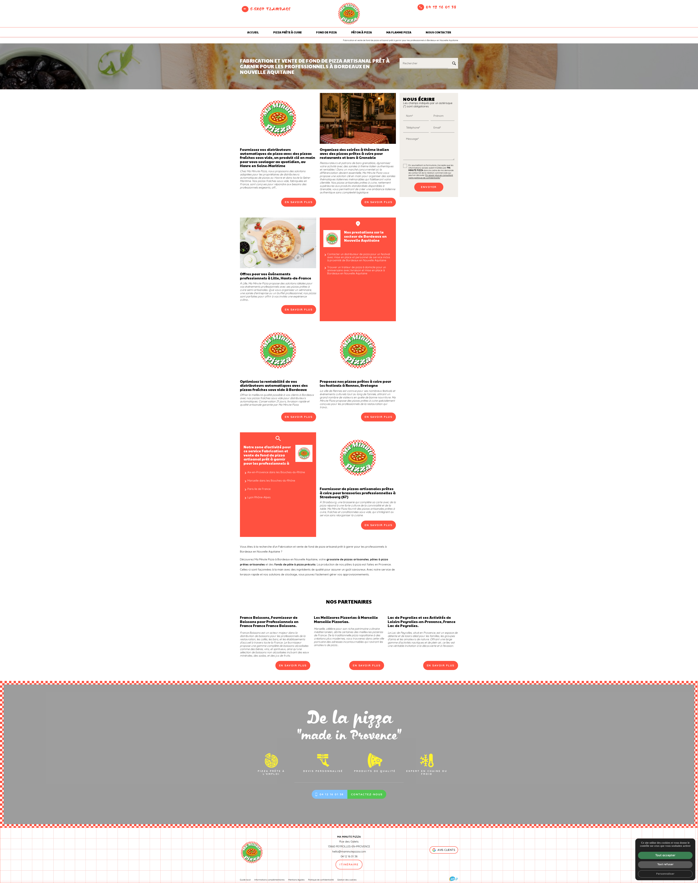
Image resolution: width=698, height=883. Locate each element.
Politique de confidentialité (321, 879)
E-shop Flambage (270, 9)
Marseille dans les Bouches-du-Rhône (271, 480)
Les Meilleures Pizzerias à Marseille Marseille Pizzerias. (346, 619)
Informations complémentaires (269, 879)
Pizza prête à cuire (287, 32)
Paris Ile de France (259, 489)
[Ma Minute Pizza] (349, 13)
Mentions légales (296, 879)
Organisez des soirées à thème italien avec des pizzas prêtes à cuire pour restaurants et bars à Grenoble (354, 153)
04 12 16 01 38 (441, 7)
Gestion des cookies (346, 879)
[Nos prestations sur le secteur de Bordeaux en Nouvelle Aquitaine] (331, 238)
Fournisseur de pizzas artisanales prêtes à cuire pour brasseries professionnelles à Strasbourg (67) (358, 492)
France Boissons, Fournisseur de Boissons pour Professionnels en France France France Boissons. (269, 621)
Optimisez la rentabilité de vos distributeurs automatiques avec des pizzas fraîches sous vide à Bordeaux (274, 385)
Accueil (253, 32)
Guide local (245, 879)
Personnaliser (665, 873)
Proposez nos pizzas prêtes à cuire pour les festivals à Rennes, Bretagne (355, 383)
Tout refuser (665, 864)
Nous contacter (438, 32)
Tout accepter (665, 855)
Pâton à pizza (361, 32)
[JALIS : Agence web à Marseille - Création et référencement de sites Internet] (453, 878)
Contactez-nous (367, 794)
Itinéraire (349, 864)
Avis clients (446, 850)
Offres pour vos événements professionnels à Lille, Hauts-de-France (275, 275)
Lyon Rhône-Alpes (259, 497)
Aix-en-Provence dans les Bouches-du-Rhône (276, 472)
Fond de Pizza (326, 32)
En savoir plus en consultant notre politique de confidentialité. (430, 176)
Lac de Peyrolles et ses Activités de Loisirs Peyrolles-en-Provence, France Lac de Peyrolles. (422, 621)
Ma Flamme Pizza (398, 32)
